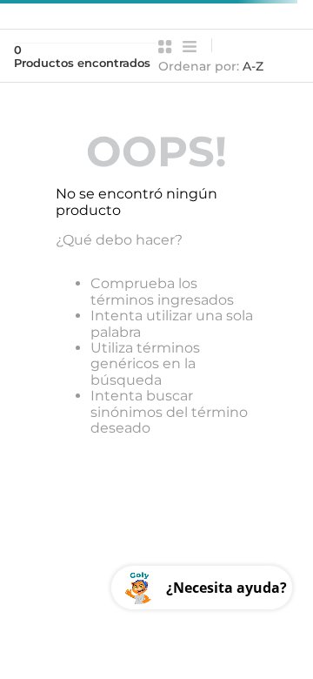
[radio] (165, 47)
